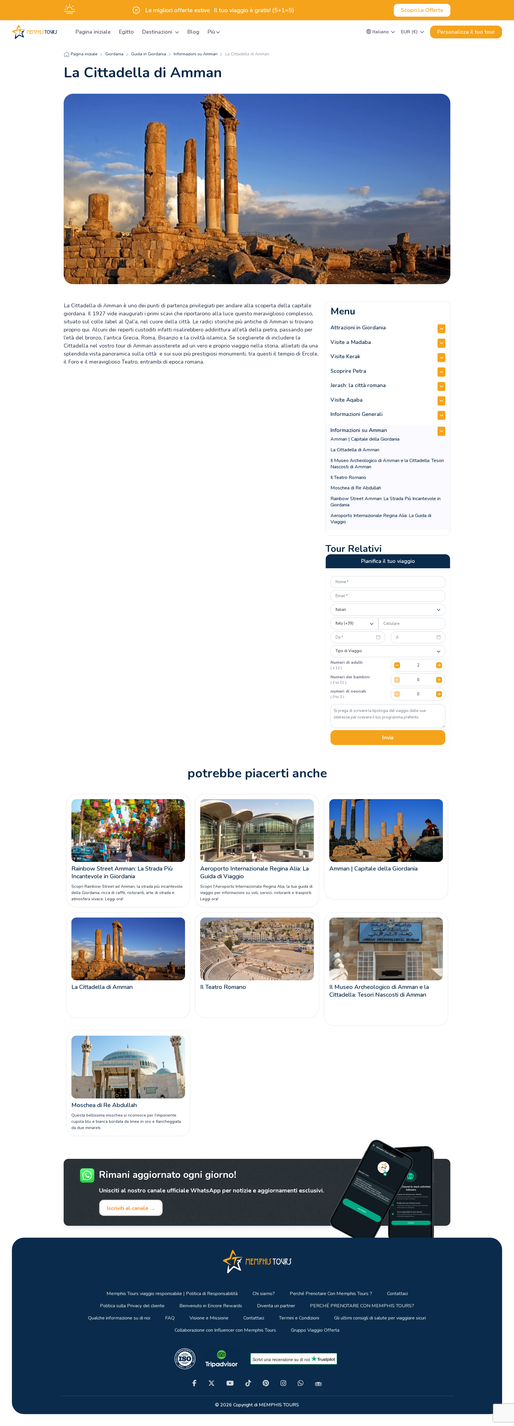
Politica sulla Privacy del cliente (132, 1306)
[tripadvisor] (318, 1383)
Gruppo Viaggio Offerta (315, 1330)
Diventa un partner (276, 1306)
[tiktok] (248, 1383)
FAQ (170, 1318)
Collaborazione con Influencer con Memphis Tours (225, 1330)
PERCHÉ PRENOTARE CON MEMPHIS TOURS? (362, 1306)
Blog (193, 31)
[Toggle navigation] (64, 32)
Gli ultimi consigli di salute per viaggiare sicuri (380, 1318)
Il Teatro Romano (348, 477)
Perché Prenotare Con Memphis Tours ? (331, 1294)
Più (211, 31)
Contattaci (397, 1294)
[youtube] (230, 1383)
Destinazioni (158, 31)
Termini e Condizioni (299, 1318)
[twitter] (211, 1383)
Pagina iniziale (93, 31)
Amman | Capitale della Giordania (364, 439)
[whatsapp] (300, 1383)
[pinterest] (266, 1383)
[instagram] (283, 1383)
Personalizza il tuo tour (466, 31)
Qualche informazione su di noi (119, 1318)
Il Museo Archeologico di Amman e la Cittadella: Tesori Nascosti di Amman (387, 463)
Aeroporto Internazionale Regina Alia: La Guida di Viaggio (380, 518)
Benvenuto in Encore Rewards (210, 1306)
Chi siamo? (264, 1294)
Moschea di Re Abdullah (355, 488)
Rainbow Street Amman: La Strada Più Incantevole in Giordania (385, 501)
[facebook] (194, 1383)
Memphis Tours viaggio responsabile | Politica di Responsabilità (172, 1294)
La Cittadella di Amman (354, 450)
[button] (380, 32)
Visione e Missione (208, 1318)
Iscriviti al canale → (131, 1208)
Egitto (126, 31)
